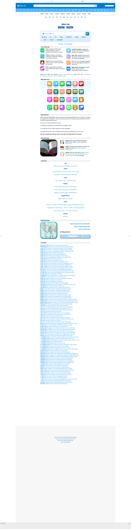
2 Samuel (69, 171)
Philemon (77, 207)
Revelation (65, 216)
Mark (64, 198)
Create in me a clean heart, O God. (51, 260)
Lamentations (66, 186)
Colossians (81, 204)
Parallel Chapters (81, 148)
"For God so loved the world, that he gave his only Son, (55, 308)
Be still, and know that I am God (50, 258)
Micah (71, 189)
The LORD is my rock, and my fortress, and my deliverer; (56, 249)
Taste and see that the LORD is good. (52, 252)
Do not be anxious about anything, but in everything (56, 359)
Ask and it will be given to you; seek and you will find (55, 298)
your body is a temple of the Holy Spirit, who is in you (57, 338)
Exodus (59, 166)
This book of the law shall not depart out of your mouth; (56, 248)
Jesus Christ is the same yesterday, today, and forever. (56, 370)
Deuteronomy (74, 166)
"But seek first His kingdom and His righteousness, (55, 296)
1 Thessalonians (50, 207)
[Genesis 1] (129, 239)
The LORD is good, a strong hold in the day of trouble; (55, 288)
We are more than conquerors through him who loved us (56, 331)
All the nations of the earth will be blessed (54, 245)
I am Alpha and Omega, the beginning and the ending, (56, 382)
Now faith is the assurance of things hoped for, (55, 367)
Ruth (61, 171)
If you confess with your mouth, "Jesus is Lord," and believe (57, 332)
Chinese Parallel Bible (84, 224)
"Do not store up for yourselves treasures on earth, (55, 295)
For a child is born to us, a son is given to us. (53, 276)
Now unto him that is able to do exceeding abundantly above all (59, 353)
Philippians (76, 204)
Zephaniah (61, 192)
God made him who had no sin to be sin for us (55, 347)
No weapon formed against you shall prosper (54, 282)
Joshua (53, 171)
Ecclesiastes (69, 180)
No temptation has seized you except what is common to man (59, 340)
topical (60, 74)
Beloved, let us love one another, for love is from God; (55, 380)
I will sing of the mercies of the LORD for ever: (54, 261)
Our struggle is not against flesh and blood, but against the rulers (59, 355)
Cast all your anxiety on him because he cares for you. (55, 374)
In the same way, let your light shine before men (55, 292)
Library (52, 39)
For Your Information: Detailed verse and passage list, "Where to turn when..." (81, 63)
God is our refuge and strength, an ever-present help (55, 257)
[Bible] (48, 155)
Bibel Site (87, 229)
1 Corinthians (54, 204)
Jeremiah (60, 186)
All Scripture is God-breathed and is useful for (54, 364)
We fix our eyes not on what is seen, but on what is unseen (58, 344)
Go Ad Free (3, 523)
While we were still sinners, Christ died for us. (54, 326)
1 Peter (59, 210)
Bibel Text (81, 229)
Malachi (75, 192)
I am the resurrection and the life (50, 311)
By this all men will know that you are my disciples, (55, 313)
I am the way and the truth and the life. (51, 316)
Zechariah (70, 192)
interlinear (80, 154)
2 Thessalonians (58, 207)
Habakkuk (56, 192)
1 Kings (73, 171)
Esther (75, 174)
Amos (61, 189)
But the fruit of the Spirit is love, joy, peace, (54, 350)
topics (67, 154)
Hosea (55, 189)
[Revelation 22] (1, 239)
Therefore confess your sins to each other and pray (55, 373)
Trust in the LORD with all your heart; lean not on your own (57, 270)
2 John (69, 210)
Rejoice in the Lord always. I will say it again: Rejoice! (56, 358)
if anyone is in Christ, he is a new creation (54, 346)
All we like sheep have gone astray (51, 281)
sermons (56, 76)
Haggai (66, 192)
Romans (48, 204)
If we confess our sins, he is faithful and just (53, 377)
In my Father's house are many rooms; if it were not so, (55, 314)
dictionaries (50, 76)
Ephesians (70, 204)
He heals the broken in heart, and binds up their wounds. (56, 267)
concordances (87, 74)
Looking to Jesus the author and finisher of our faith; (56, 368)
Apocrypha (60, 39)
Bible (45, 37)
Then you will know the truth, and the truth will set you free (56, 310)
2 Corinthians (60, 204)
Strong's (85, 154)
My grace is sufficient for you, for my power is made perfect (59, 349)
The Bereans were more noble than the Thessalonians (55, 322)
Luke (66, 198)
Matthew (60, 198)
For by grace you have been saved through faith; (55, 352)
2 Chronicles (63, 174)
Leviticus (64, 166)
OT (55, 37)
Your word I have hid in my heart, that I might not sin (56, 264)
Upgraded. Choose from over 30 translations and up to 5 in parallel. (81, 51)
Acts (71, 198)
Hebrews (82, 207)
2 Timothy (70, 207)
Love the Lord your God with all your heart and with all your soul (59, 301)
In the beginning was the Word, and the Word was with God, (56, 307)
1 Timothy (65, 207)
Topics (61, 37)
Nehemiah (71, 174)
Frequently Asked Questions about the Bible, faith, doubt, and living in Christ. (55, 68)
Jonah (68, 189)
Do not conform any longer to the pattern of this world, (56, 335)
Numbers (68, 166)
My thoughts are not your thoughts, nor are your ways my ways (57, 284)
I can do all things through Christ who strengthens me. (57, 362)
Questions (69, 37)
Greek (76, 37)
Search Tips (68, 143)
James (55, 210)
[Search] (87, 33)
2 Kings (77, 171)
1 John (66, 210)
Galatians (66, 204)
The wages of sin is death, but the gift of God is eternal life (57, 328)
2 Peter (62, 210)
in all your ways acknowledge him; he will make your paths (57, 272)
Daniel (74, 186)
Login (61, 27)
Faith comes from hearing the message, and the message (57, 334)
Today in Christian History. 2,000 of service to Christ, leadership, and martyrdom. (54, 62)
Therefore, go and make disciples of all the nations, (56, 304)
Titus (74, 207)
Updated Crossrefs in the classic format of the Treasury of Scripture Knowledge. (81, 57)
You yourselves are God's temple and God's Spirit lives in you (59, 337)
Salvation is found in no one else (50, 320)
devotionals (63, 76)
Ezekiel (71, 186)
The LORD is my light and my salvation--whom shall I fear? (57, 251)
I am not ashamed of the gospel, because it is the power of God (58, 323)
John (69, 198)
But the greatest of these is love (52, 343)
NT (50, 37)
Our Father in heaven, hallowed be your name (54, 293)
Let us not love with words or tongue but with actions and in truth (58, 379)
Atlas (45, 39)
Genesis (56, 166)
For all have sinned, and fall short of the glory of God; (56, 325)
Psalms (59, 180)
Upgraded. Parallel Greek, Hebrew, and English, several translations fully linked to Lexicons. (54, 50)
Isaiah (56, 186)
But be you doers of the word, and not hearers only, (55, 371)
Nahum (75, 189)
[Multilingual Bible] (48, 238)
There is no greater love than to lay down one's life (55, 317)
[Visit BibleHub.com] (43, 34)
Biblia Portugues (78, 226)
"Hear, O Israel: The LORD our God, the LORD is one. (56, 246)
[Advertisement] (65, 414)
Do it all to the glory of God (51, 341)
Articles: (48, 55)
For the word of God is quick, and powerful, (54, 365)
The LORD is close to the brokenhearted (53, 254)
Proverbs (63, 180)
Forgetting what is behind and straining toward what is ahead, (58, 356)
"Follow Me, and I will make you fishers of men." (55, 290)
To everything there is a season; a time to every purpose (57, 275)
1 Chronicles (57, 174)
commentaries (43, 76)
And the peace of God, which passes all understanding (56, 361)
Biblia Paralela (74, 224)
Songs (74, 180)
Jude (76, 210)
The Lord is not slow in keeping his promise (53, 376)
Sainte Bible (87, 226)
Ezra (67, 174)
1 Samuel (64, 171)
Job (56, 180)
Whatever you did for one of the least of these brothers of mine (59, 302)
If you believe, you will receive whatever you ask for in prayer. (58, 299)
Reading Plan (68, 149)
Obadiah (65, 189)
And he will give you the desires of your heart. (54, 255)
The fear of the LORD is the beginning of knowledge (55, 269)
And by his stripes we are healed (50, 279)
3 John (73, 210)
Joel (59, 189)
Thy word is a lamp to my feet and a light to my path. (56, 266)
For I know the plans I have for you (52, 285)
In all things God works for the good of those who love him (57, 329)
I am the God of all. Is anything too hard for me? (55, 287)
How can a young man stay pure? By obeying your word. (56, 263)
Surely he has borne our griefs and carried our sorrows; (56, 278)
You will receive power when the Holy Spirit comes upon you (56, 319)
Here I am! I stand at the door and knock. (53, 383)
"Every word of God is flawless (51, 273)
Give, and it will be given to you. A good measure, (54, 305)
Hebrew (84, 37)
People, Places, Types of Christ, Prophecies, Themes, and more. (80, 69)
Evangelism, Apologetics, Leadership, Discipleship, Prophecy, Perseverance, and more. (54, 56)
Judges (57, 171)
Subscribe (70, 27)
